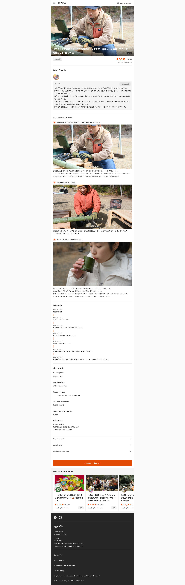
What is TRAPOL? (125, 3)
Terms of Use (59, 560)
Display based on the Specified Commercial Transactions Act (77, 576)
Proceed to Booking (92, 463)
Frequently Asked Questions (64, 565)
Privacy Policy (59, 571)
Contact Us (58, 555)
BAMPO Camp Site (60, 386)
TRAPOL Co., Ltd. (60, 534)
